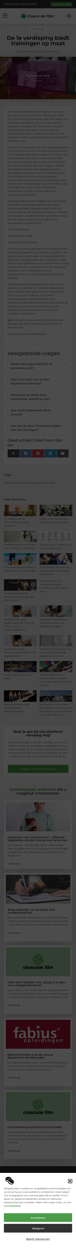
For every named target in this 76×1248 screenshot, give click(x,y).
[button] (70, 1181)
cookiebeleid (12, 1205)
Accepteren (38, 1217)
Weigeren (38, 1228)
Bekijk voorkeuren (38, 1238)
